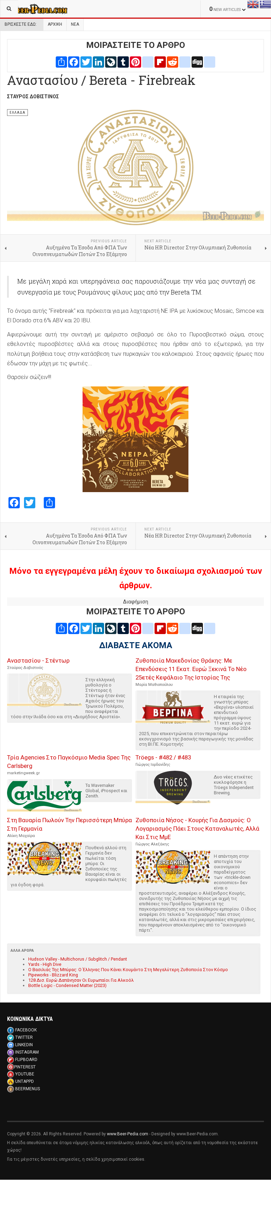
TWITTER (24, 1037)
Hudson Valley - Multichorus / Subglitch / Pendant (77, 959)
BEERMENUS (27, 1088)
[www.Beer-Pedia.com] (34, 9)
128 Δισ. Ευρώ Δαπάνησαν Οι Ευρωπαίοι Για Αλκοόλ (81, 980)
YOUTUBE (24, 1074)
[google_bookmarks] (209, 61)
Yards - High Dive (44, 964)
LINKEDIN (24, 1044)
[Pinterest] (135, 61)
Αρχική (55, 24)
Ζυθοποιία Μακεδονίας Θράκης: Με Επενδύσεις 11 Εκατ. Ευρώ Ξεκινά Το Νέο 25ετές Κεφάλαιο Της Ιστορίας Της (191, 669)
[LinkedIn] (98, 61)
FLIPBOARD (26, 1059)
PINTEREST (25, 1067)
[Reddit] (172, 61)
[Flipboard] (160, 61)
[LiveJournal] (110, 61)
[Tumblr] (123, 61)
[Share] (61, 61)
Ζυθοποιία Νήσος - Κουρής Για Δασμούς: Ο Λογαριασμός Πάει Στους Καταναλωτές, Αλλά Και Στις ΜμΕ (197, 828)
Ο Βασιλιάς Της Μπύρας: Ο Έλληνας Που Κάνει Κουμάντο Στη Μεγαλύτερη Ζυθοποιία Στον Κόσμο (128, 969)
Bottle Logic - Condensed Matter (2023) (67, 985)
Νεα (75, 24)
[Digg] (197, 61)
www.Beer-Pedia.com (127, 1133)
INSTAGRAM (27, 1052)
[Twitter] (86, 61)
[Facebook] (73, 61)
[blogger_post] (147, 61)
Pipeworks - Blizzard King (53, 975)
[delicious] (185, 61)
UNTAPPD (24, 1081)
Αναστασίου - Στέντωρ (38, 660)
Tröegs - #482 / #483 (163, 757)
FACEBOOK (26, 1030)
